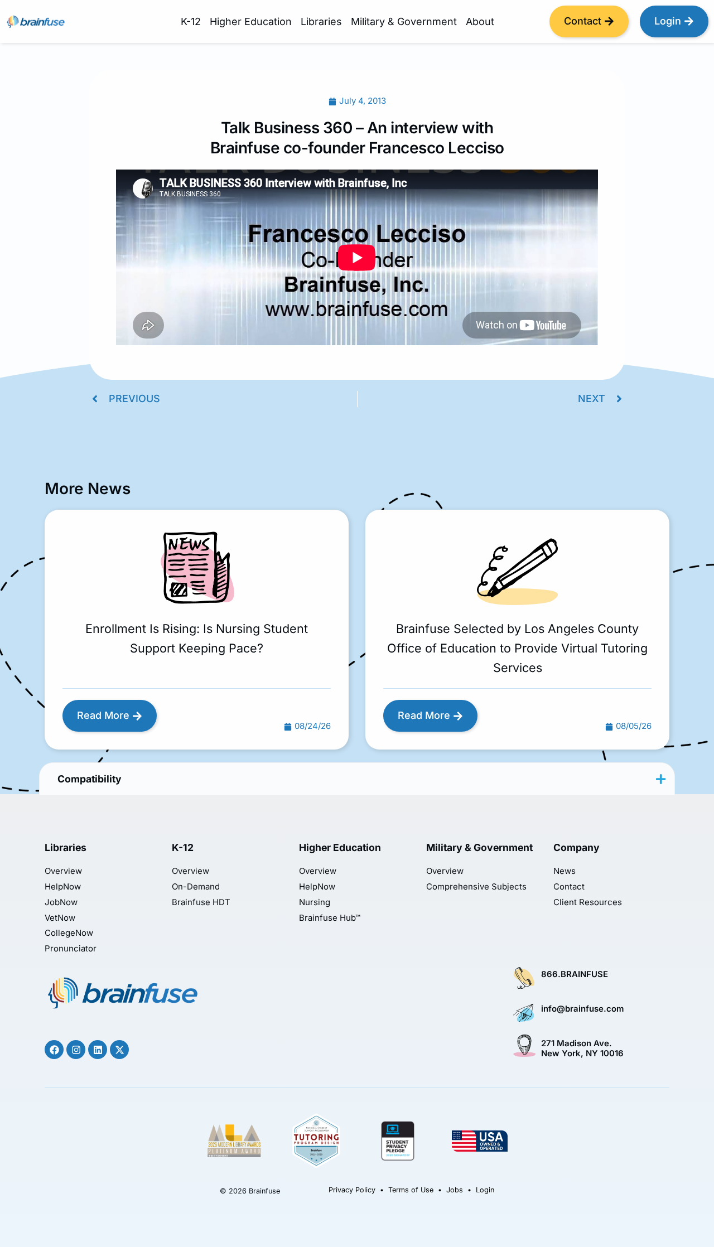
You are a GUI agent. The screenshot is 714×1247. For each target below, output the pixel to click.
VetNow (60, 918)
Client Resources (587, 902)
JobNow (61, 902)
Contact (569, 887)
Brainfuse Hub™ (329, 918)
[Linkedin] (97, 1049)
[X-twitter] (119, 1049)
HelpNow (63, 887)
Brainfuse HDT (201, 902)
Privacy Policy (352, 1190)
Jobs (454, 1190)
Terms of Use (410, 1190)
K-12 (191, 21)
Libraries (321, 21)
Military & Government (404, 21)
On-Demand (196, 887)
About (480, 21)
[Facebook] (54, 1049)
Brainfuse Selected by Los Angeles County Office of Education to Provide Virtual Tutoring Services (517, 647)
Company (576, 847)
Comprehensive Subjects (476, 887)
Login (485, 1190)
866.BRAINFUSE (574, 974)
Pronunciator (71, 949)
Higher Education (251, 21)
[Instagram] (75, 1049)
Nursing (314, 902)
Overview (63, 871)
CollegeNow (69, 933)
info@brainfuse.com (582, 1009)
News (564, 871)
